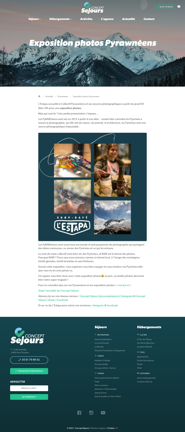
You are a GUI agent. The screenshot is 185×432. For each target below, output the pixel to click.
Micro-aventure (101, 385)
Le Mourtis (99, 347)
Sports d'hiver (101, 393)
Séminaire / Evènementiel (105, 389)
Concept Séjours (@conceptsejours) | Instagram (106, 296)
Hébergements (59, 19)
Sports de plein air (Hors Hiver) (108, 396)
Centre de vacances (145, 361)
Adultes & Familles (102, 361)
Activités (86, 19)
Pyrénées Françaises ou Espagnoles (110, 351)
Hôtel (139, 368)
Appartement (142, 357)
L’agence (107, 19)
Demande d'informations (30, 371)
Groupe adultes (101, 364)
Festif (97, 382)
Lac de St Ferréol (102, 343)
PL (117, 428)
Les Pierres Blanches (145, 343)
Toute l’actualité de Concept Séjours (58, 291)
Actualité (128, 19)
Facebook (112, 305)
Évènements (63, 97)
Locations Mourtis (144, 347)
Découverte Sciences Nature (107, 378)
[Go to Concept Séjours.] (39, 97)
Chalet (140, 364)
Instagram (98, 305)
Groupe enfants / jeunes (105, 368)
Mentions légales (98, 428)
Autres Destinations (103, 339)
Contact (149, 19)
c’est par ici (123, 285)
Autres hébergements (146, 378)
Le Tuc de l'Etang (144, 339)
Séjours (33, 19)
